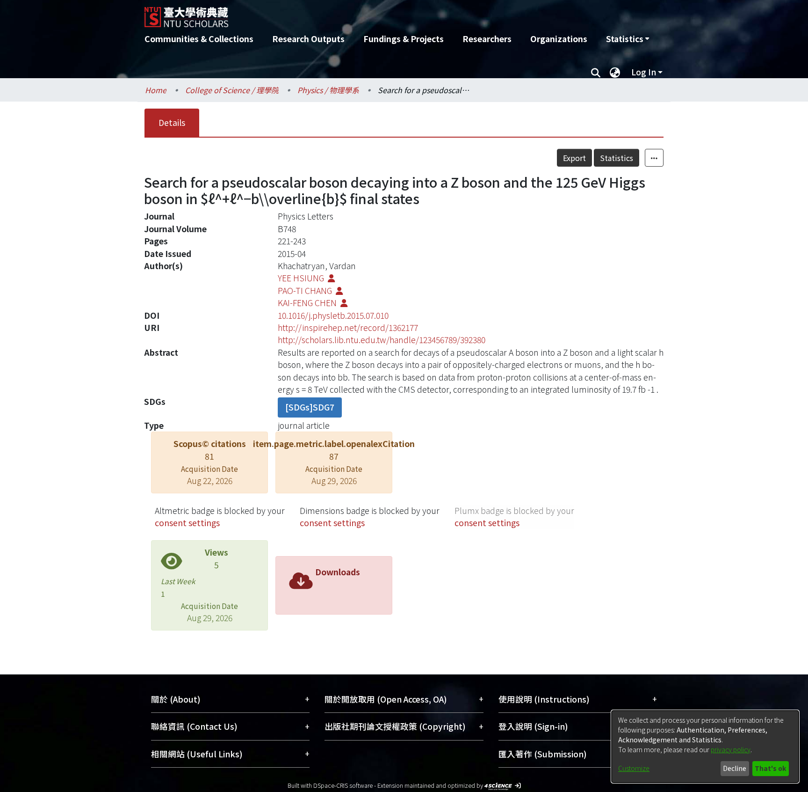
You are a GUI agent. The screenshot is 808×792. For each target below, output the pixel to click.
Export (574, 157)
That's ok (770, 768)
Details (172, 122)
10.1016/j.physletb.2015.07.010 (333, 315)
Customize (633, 768)
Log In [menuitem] (643, 72)
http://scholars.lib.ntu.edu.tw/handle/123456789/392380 (381, 339)
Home (155, 89)
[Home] (353, 13)
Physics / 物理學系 (328, 89)
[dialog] (705, 747)
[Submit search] (595, 72)
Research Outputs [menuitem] (308, 38)
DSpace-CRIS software (343, 785)
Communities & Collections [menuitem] (198, 38)
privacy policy (730, 749)
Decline (734, 768)
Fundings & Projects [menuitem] (403, 38)
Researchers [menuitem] (487, 38)
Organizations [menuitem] (558, 38)
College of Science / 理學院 (232, 89)
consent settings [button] (187, 522)
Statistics (616, 157)
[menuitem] (627, 39)
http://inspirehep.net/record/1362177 (348, 327)
